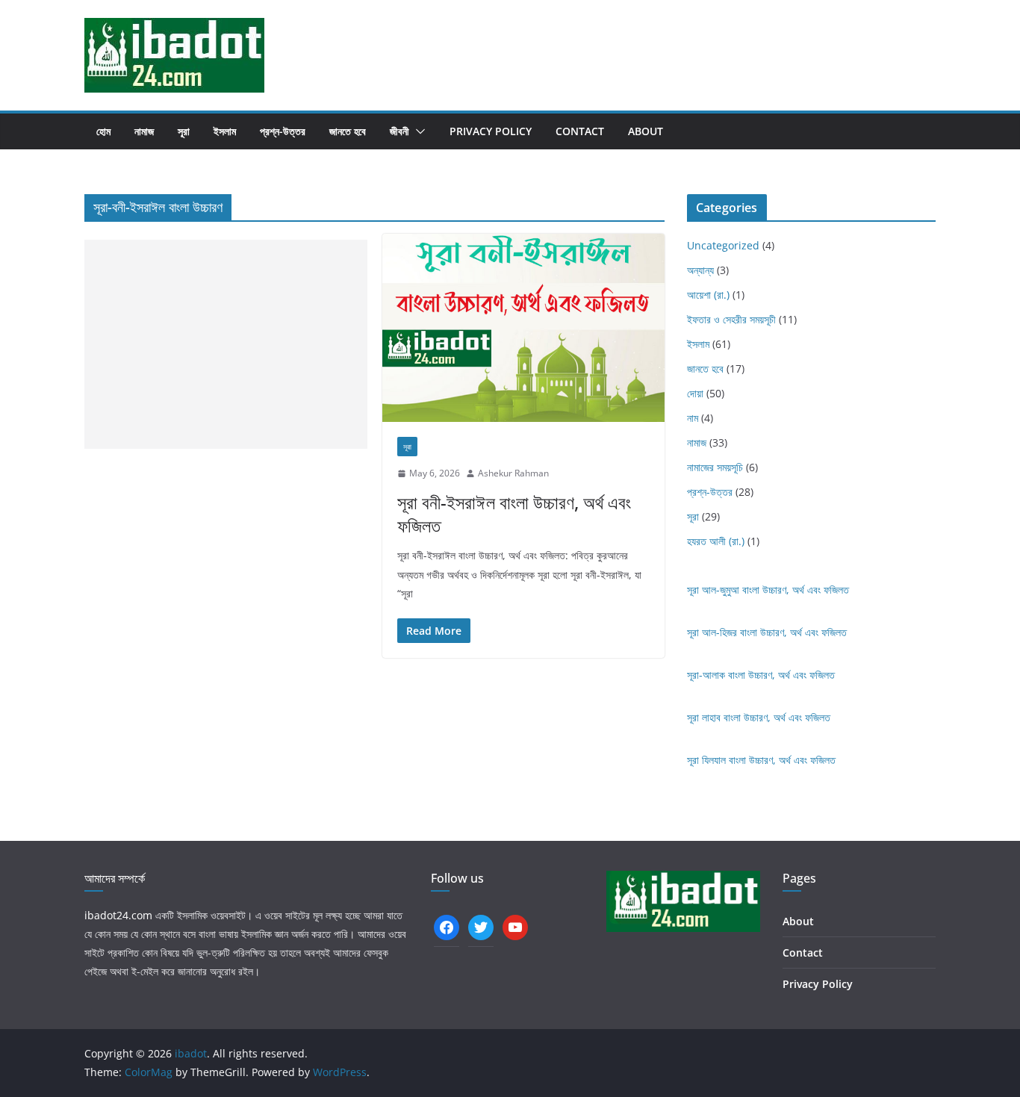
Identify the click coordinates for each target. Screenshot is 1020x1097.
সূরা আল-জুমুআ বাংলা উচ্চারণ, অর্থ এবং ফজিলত (768, 589)
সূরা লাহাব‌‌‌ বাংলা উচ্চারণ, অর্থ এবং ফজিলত (758, 717)
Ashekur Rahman (513, 473)
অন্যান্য (700, 270)
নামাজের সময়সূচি (715, 467)
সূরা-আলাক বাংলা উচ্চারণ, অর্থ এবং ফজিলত (761, 675)
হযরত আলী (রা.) (715, 541)
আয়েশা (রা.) (708, 295)
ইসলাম (225, 131)
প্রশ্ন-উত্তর (282, 131)
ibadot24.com (118, 915)
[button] (417, 131)
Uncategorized (723, 245)
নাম (692, 418)
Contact (580, 131)
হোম (103, 131)
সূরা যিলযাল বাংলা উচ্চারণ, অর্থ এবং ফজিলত (761, 760)
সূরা (184, 131)
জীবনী (399, 131)
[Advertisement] (225, 344)
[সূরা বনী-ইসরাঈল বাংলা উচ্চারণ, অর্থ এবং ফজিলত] (523, 328)
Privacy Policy (491, 131)
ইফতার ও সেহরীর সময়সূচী (731, 319)
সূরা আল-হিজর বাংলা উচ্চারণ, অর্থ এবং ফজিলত (767, 632)
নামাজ (144, 131)
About (645, 131)
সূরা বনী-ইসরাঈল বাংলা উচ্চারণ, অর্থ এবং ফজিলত (514, 514)
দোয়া (695, 393)
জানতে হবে (347, 131)
